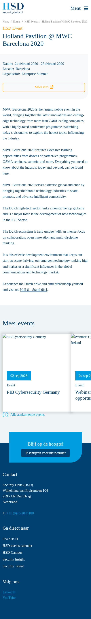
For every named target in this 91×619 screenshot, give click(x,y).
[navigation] (79, 8)
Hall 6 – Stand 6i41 (33, 290)
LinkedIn (9, 592)
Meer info (41, 87)
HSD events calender (17, 546)
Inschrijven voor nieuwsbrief (46, 453)
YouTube (9, 598)
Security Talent (13, 566)
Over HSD (10, 539)
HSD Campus (12, 552)
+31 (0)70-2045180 (20, 513)
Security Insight (14, 559)
